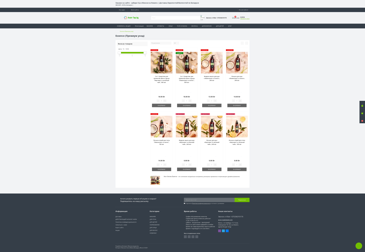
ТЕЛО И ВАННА (182, 26)
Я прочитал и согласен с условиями (204, 203)
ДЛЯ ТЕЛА (153, 219)
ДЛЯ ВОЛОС (154, 230)
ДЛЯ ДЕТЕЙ (220, 26)
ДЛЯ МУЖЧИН (207, 26)
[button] (121, 10)
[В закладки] (170, 50)
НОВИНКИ (153, 233)
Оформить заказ (245, 18)
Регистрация (139, 26)
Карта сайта (119, 227)
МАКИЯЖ (150, 26)
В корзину (161, 105)
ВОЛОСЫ (195, 26)
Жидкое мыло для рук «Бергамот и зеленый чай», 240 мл (187, 142)
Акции (117, 230)
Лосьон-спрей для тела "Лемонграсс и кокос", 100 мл (161, 142)
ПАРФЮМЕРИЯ (154, 225)
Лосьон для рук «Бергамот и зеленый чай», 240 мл (211, 142)
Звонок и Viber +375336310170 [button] (230, 217)
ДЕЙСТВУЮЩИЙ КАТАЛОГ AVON (126, 219)
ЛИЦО (171, 26)
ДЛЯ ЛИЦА (153, 227)
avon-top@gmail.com (225, 220)
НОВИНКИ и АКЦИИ (124, 26)
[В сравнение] (170, 53)
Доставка (118, 216)
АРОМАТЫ (160, 26)
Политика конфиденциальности (201, 203)
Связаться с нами (121, 225)
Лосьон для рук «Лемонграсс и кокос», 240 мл (237, 78)
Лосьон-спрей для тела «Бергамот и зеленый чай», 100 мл (237, 142)
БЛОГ (230, 26)
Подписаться (242, 200)
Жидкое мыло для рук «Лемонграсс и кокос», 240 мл (212, 78)
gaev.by (136, 246)
